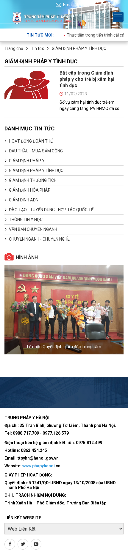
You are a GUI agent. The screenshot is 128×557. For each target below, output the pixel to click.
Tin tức (37, 48)
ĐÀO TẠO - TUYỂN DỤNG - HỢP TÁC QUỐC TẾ (51, 209)
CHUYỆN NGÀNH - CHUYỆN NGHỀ (39, 239)
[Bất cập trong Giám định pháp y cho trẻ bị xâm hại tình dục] (29, 84)
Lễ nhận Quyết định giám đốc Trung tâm (64, 346)
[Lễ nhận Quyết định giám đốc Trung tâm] (64, 309)
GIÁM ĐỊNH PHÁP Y (27, 160)
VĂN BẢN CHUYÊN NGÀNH (33, 229)
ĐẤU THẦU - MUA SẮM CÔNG (36, 151)
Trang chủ (13, 48)
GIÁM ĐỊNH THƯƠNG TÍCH (33, 180)
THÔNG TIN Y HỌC (26, 219)
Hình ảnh (27, 257)
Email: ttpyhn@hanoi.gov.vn (89, 4)
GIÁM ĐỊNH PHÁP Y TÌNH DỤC (79, 48)
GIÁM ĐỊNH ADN (23, 200)
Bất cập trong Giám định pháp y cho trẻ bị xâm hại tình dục (87, 79)
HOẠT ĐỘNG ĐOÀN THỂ (31, 141)
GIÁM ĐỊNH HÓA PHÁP (30, 190)
